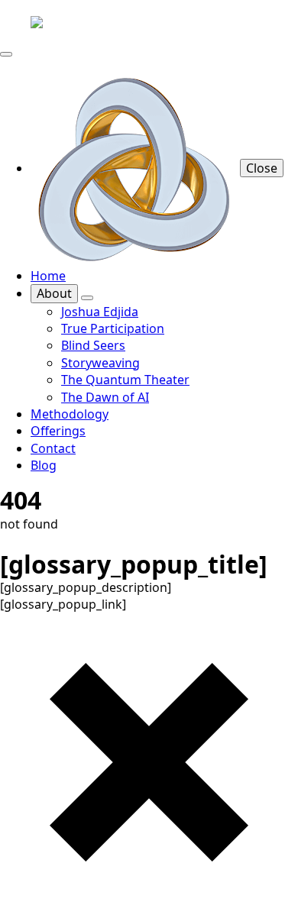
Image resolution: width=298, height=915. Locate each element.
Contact (53, 448)
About (54, 293)
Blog (44, 465)
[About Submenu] (87, 298)
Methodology (70, 414)
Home (48, 275)
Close (261, 168)
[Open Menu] (6, 54)
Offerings (58, 430)
